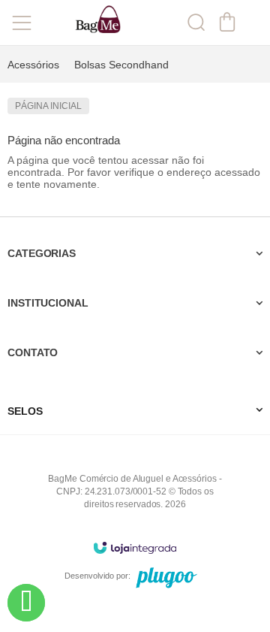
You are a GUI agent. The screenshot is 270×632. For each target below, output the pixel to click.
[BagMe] (97, 23)
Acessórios (33, 65)
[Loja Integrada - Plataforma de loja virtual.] (135, 547)
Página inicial (48, 106)
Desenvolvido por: (97, 575)
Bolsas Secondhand (121, 65)
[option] (33, 64)
